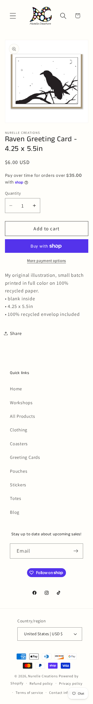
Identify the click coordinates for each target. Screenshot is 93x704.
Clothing (18, 430)
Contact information (66, 692)
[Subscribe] (76, 551)
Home (16, 389)
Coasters (19, 443)
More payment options (46, 260)
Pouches (18, 471)
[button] (13, 16)
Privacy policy (71, 683)
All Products (22, 416)
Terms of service (29, 692)
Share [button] (16, 333)
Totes (15, 498)
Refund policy (41, 683)
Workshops (21, 402)
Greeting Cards (25, 457)
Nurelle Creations (43, 676)
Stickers (18, 485)
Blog (14, 512)
